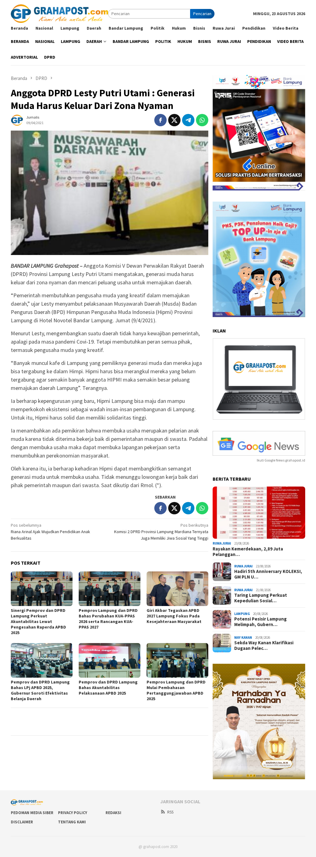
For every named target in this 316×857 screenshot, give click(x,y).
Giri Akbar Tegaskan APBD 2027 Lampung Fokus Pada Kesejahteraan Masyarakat (174, 616)
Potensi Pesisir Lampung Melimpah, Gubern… (260, 621)
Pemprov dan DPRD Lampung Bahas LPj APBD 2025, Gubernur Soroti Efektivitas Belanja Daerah (40, 690)
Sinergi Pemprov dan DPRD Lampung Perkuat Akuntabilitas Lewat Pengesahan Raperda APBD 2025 (38, 621)
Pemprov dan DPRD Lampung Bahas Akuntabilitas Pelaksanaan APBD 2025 (108, 687)
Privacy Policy (72, 812)
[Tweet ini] (174, 120)
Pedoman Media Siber (32, 812)
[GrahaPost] (59, 13)
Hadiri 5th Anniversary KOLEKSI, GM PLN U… (268, 574)
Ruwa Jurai (222, 543)
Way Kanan (243, 637)
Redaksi (113, 812)
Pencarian (202, 13)
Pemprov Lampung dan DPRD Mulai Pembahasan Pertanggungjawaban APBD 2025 (176, 690)
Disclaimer (22, 822)
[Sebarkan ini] (160, 120)
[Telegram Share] (188, 120)
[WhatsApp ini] (202, 120)
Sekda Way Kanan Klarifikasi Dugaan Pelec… (263, 645)
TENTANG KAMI (72, 822)
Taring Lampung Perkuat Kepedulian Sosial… (260, 598)
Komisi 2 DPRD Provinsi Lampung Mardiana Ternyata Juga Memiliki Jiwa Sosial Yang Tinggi (161, 531)
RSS (170, 812)
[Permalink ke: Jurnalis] (17, 119)
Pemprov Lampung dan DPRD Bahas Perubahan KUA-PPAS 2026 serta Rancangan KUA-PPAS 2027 (108, 619)
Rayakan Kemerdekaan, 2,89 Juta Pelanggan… (248, 551)
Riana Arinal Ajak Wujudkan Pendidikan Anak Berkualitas (50, 531)
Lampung (242, 614)
